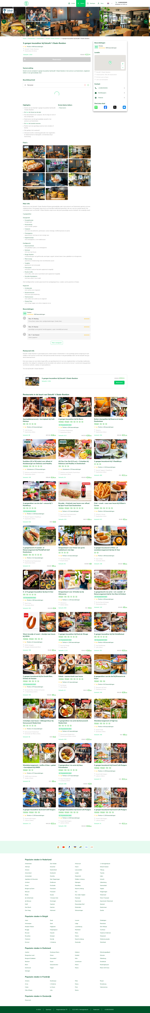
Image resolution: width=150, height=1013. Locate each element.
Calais (26, 987)
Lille (51, 990)
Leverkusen (78, 961)
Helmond (52, 910)
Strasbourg (103, 984)
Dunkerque (53, 981)
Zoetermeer (103, 907)
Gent (51, 923)
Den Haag (28, 910)
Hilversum (78, 863)
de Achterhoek (29, 898)
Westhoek (103, 942)
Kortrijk (52, 939)
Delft (26, 904)
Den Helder (53, 863)
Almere (27, 870)
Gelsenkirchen (54, 965)
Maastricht (78, 876)
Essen (51, 961)
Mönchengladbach (105, 952)
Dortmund (28, 968)
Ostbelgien (103, 920)
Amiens (27, 981)
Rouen (102, 981)
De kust (27, 942)
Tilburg (102, 870)
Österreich (28, 1000)
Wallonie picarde (105, 939)
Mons (76, 933)
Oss (76, 892)
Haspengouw (53, 930)
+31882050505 (109, 1009)
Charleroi (27, 939)
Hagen (52, 968)
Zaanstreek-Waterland (106, 901)
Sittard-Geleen (104, 867)
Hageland (52, 926)
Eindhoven (53, 882)
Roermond (78, 901)
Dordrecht (53, 873)
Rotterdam (78, 907)
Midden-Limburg (79, 879)
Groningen (53, 901)
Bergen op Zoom (29, 888)
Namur (77, 936)
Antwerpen (28, 923)
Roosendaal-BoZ (79, 904)
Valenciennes (104, 987)
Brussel (27, 933)
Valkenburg (103, 882)
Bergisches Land (29, 955)
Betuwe (27, 892)
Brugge (27, 930)
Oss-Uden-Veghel (80, 895)
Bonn (26, 965)
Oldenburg (103, 958)
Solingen (27, 971)
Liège (76, 923)
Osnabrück (103, 961)
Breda (26, 895)
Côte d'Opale (28, 990)
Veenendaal (103, 885)
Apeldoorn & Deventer (31, 879)
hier (27, 112)
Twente (102, 873)
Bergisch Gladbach (30, 958)
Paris (76, 987)
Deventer (52, 867)
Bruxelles (27, 936)
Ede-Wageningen (55, 879)
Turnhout (102, 930)
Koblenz (77, 952)
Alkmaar (27, 867)
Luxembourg (78, 926)
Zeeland (102, 904)
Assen (27, 885)
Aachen (27, 952)
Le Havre (52, 987)
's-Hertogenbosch (105, 863)
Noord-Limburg (79, 888)
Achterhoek (28, 863)
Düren (52, 955)
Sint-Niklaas (103, 926)
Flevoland (53, 888)
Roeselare (103, 923)
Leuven (77, 920)
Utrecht (102, 879)
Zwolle (102, 910)
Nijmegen (77, 882)
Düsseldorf (53, 958)
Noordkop (78, 885)
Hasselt (52, 933)
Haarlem (52, 904)
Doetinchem (53, 870)
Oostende (78, 942)
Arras (26, 984)
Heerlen (52, 907)
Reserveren (119, 382)
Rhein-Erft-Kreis (104, 968)
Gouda (52, 895)
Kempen (52, 936)
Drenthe (52, 876)
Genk (51, 920)
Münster (102, 955)
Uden (101, 876)
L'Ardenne (53, 942)
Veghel (102, 888)
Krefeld (77, 955)
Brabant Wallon (29, 926)
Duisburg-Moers (54, 952)
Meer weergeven (57, 343)
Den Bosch (28, 907)
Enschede (52, 885)
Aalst (26, 920)
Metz (76, 981)
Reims (77, 990)
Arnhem (27, 882)
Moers (77, 965)
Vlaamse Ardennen (105, 933)
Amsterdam (28, 876)
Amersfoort (28, 873)
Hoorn (77, 867)
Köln (76, 958)
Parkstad (77, 898)
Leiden (77, 873)
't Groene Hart (54, 898)
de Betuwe (28, 901)
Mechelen (78, 930)
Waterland (103, 895)
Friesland (52, 892)
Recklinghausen (104, 965)
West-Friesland (104, 898)
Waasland (103, 936)
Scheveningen (79, 910)
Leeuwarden (78, 870)
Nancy (76, 984)
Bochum (27, 961)
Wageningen (103, 892)
